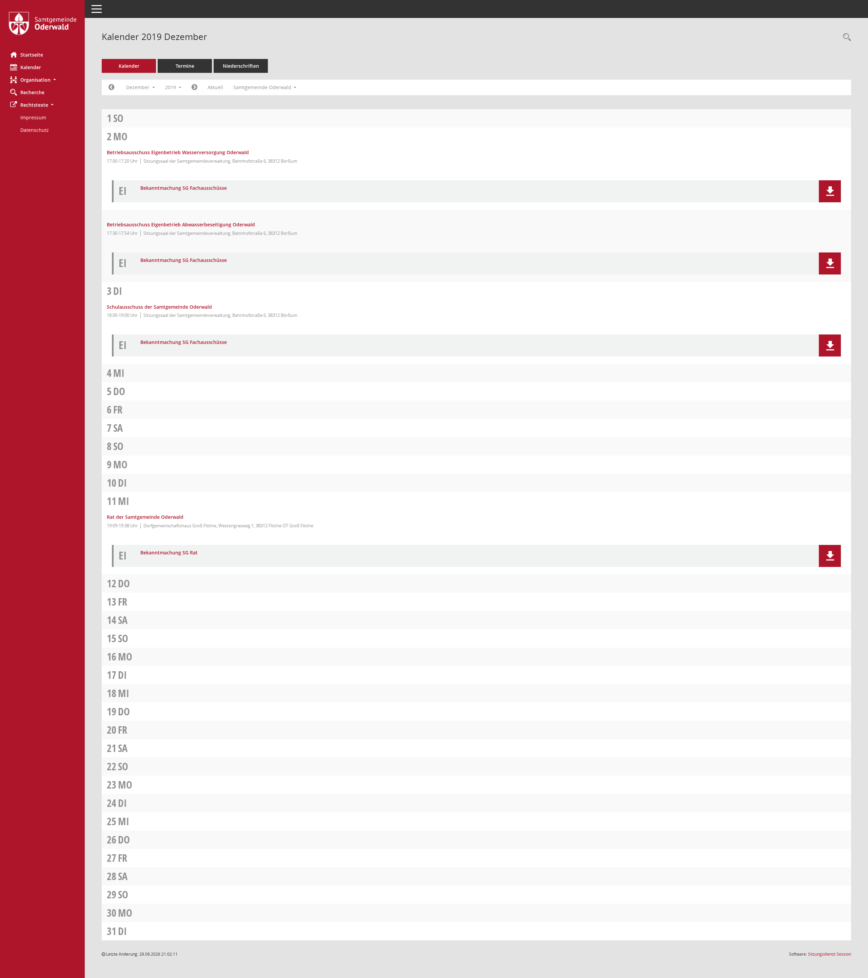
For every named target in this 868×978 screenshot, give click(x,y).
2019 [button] (171, 87)
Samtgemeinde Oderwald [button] (263, 87)
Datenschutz (34, 130)
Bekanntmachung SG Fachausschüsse (183, 188)
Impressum (33, 117)
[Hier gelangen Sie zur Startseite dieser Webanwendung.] (42, 23)
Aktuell (215, 87)
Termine (185, 66)
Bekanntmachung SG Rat (169, 553)
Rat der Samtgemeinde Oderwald (145, 517)
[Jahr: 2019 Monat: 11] (111, 87)
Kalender (30, 67)
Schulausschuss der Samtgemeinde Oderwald (159, 307)
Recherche (32, 92)
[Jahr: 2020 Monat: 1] (194, 87)
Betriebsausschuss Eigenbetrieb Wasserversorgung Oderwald (178, 152)
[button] (42, 80)
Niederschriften (241, 66)
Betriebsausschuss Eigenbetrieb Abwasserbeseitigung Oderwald (181, 224)
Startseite (31, 55)
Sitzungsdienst (829, 954)
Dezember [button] (138, 87)
